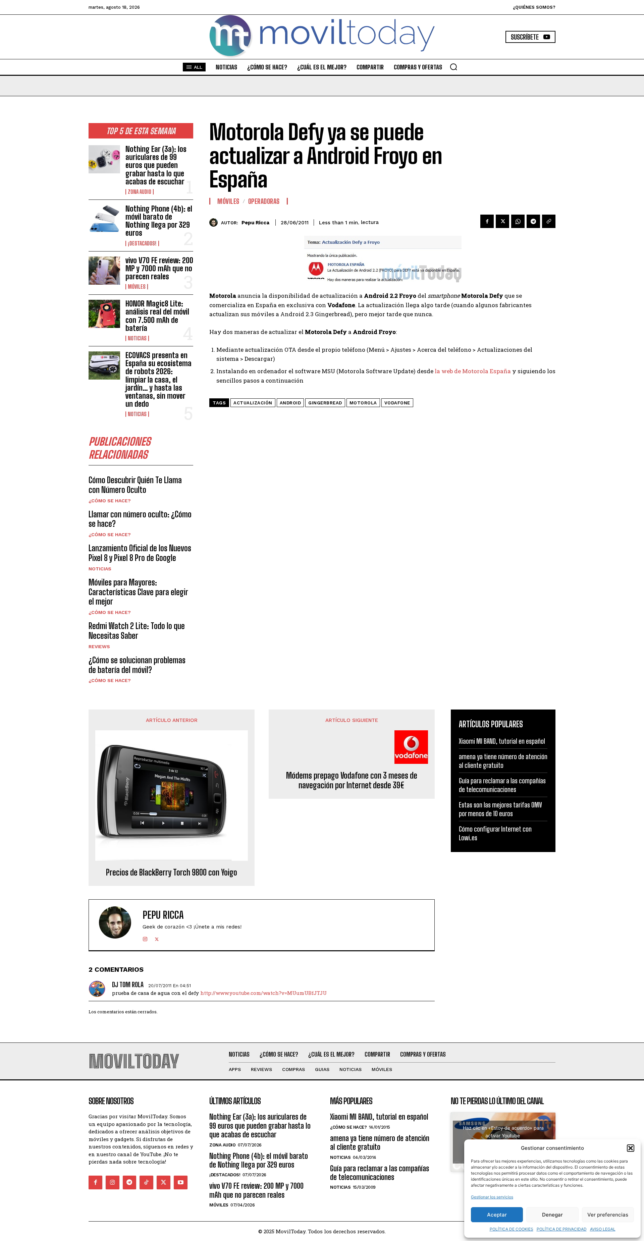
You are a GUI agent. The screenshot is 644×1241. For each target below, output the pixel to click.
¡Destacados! (142, 243)
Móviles (137, 286)
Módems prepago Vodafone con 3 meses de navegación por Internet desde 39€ (351, 780)
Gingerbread (325, 402)
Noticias (137, 338)
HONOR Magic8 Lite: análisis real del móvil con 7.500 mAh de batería (157, 316)
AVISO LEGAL (602, 1229)
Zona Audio (139, 191)
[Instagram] (145, 937)
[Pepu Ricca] (215, 222)
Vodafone (397, 402)
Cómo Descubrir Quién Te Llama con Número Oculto (135, 485)
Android (290, 402)
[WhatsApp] (518, 221)
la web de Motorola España (473, 371)
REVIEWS (99, 646)
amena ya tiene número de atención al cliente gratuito (503, 760)
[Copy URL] (548, 221)
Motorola (363, 402)
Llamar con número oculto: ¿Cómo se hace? (140, 519)
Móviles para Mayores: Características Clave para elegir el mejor (138, 592)
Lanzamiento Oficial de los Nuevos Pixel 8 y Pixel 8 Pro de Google (140, 553)
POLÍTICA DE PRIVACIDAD (562, 1229)
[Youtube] (180, 1182)
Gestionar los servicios (492, 1196)
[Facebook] (487, 221)
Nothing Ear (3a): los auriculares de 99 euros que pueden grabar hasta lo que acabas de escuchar (155, 165)
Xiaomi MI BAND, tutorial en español (502, 741)
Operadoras (264, 201)
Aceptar (497, 1214)
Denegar (552, 1214)
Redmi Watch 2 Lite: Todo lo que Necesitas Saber (137, 630)
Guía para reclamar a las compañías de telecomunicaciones (502, 785)
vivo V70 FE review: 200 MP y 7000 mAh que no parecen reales (159, 268)
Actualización (252, 402)
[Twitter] (502, 221)
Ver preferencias (607, 1214)
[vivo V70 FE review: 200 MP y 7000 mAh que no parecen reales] (104, 271)
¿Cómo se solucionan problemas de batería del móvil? (137, 665)
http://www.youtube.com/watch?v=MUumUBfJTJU (263, 993)
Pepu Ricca (255, 223)
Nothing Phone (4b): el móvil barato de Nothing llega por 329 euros (158, 221)
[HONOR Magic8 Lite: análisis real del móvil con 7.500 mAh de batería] (104, 314)
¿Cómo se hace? (110, 500)
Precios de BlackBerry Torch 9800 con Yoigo (171, 872)
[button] (630, 1148)
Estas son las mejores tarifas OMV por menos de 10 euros (500, 809)
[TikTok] (146, 1182)
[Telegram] (533, 221)
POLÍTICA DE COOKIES (511, 1229)
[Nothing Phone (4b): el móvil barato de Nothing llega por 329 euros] (104, 219)
